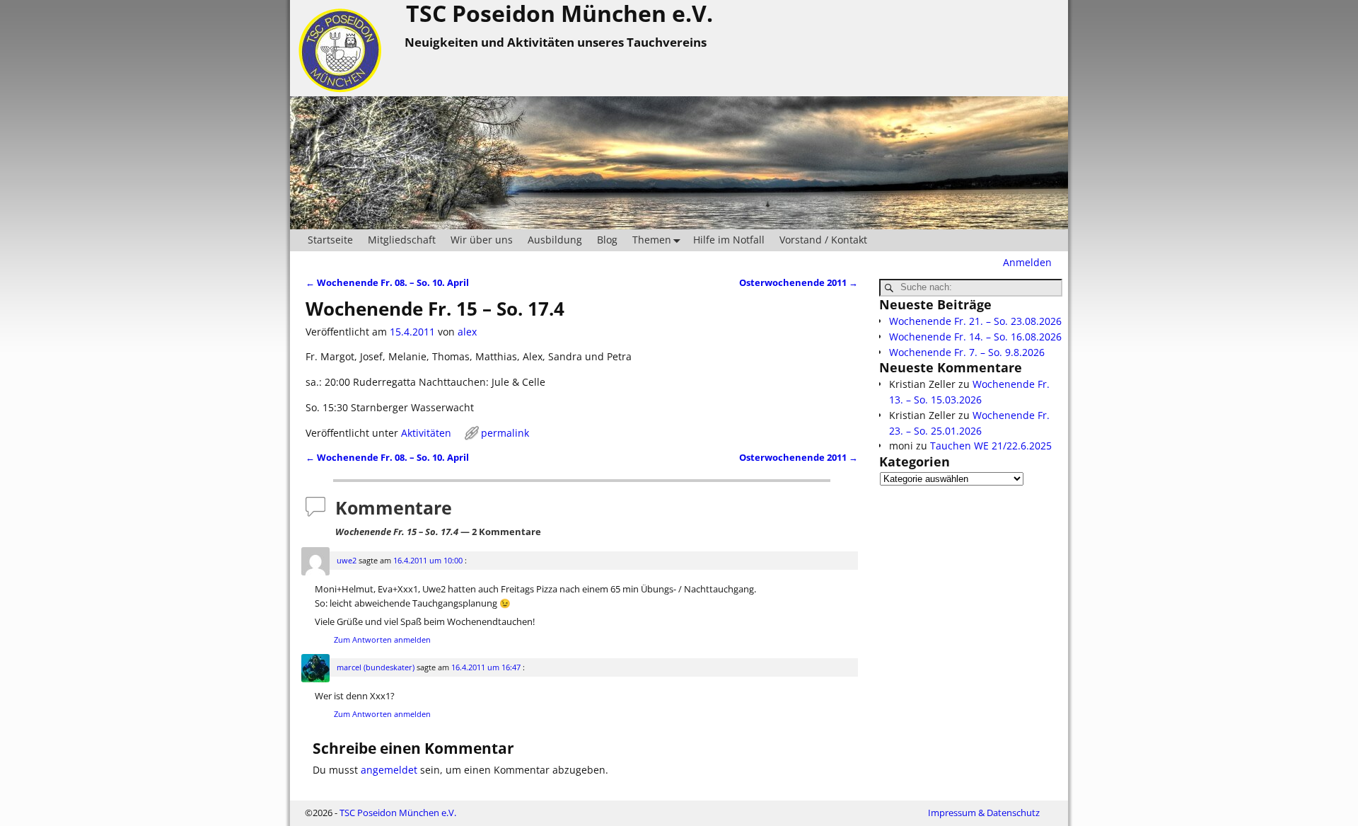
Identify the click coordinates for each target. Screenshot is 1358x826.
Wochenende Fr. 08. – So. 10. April (387, 283)
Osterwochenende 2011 (798, 283)
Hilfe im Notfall (729, 239)
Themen (651, 239)
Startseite (330, 239)
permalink (505, 433)
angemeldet (389, 769)
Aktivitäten (426, 433)
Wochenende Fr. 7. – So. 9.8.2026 (967, 352)
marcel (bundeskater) (375, 667)
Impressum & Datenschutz (984, 812)
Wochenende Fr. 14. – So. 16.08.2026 (975, 336)
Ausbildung (555, 239)
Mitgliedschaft (402, 239)
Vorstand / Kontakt (823, 239)
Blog (607, 239)
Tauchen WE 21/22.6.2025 (991, 445)
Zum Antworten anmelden (382, 639)
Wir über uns (482, 239)
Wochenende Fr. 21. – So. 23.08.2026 (975, 321)
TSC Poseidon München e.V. (398, 812)
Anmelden (1027, 262)
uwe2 (346, 560)
